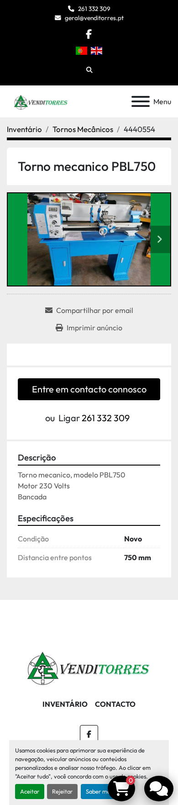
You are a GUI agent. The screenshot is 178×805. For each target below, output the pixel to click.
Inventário (65, 704)
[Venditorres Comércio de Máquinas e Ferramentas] (89, 665)
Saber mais (100, 791)
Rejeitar (62, 791)
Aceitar (29, 791)
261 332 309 (94, 9)
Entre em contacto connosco (89, 389)
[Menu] (140, 101)
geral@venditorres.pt (94, 18)
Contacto (115, 704)
